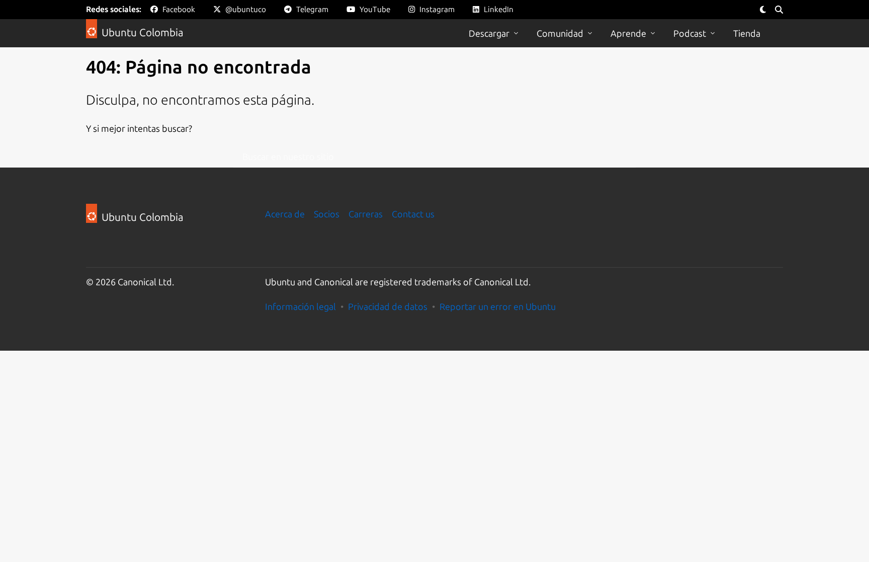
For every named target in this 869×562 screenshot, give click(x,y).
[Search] (779, 10)
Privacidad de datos (387, 306)
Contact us (413, 214)
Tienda (746, 33)
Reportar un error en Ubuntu (498, 306)
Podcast (689, 33)
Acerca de (285, 214)
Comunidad (560, 33)
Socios (326, 214)
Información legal (300, 306)
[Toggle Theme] (763, 10)
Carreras (366, 214)
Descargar (489, 33)
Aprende (628, 33)
